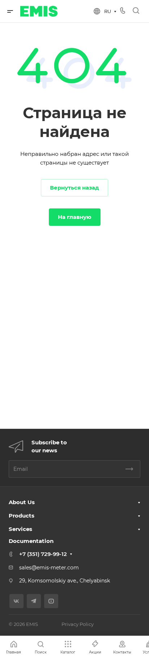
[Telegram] (34, 601)
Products (21, 515)
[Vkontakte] (16, 601)
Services (20, 529)
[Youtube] (51, 601)
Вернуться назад (74, 187)
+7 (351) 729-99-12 (43, 554)
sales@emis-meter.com (49, 567)
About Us (22, 502)
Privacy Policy (77, 624)
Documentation (31, 540)
